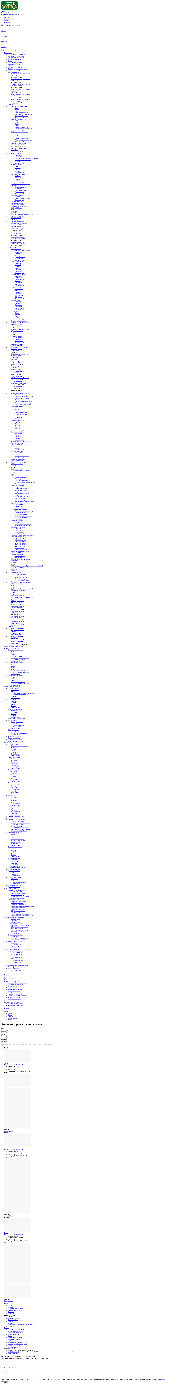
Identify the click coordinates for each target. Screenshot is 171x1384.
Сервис (6, 20)
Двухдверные (19, 532)
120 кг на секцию (20, 538)
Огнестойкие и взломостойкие (20, 441)
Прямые (17, 253)
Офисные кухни (16, 633)
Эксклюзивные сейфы (18, 459)
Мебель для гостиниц (14, 997)
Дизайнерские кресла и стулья (20, 184)
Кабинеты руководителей (15, 1331)
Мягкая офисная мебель (15, 989)
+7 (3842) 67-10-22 (13, 1352)
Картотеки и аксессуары (18, 520)
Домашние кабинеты (14, 986)
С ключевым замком (21, 412)
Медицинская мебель (17, 485)
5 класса (17, 428)
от (7, 1030)
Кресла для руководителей (19, 174)
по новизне (39, 1044)
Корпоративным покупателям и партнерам (21, 1324)
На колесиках (19, 289)
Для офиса (18, 269)
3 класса (17, 425)
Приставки (11, 1016)
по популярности (48, 1044)
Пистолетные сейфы (21, 395)
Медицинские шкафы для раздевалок (26, 492)
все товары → (12, 104)
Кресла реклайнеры (17, 203)
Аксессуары (18, 519)
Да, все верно (5, 14)
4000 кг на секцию (20, 546)
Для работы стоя (20, 257)
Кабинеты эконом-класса (19, 106)
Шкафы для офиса (20, 477)
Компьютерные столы (18, 274)
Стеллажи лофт (19, 548)
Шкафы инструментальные (23, 512)
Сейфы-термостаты (21, 488)
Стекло (17, 124)
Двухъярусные (19, 506)
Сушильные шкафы (21, 514)
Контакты (7, 22)
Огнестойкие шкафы (21, 480)
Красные (17, 314)
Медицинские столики (22, 496)
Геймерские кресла (17, 195)
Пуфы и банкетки (16, 345)
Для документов (20, 416)
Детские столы (15, 300)
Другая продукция (17, 554)
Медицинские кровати (22, 493)
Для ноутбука (19, 284)
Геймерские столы (17, 311)
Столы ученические (21, 574)
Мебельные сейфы (17, 406)
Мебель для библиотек (22, 580)
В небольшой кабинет (21, 116)
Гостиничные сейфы (17, 443)
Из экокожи (18, 177)
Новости (10, 1307)
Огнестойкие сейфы (17, 432)
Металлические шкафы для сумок (21, 551)
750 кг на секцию (20, 541)
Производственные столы (19, 321)
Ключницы (18, 557)
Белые (17, 313)
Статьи (10, 1305)
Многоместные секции (18, 204)
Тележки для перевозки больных (25, 500)
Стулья (17, 576)
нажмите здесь (161, 1379)
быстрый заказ (8, 1131)
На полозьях (18, 155)
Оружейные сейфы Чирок (23, 404)
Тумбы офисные (16, 552)
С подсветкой (19, 316)
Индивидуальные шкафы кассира (25, 482)
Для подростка (19, 271)
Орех (16, 108)
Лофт (16, 111)
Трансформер (19, 258)
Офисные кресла (16, 164)
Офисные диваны (16, 336)
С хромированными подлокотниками (26, 158)
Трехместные (19, 341)
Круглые (17, 292)
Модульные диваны (17, 344)
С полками (18, 276)
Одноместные (19, 337)
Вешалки (14, 631)
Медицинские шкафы (21, 490)
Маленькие (18, 433)
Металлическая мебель (15, 994)
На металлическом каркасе (23, 160)
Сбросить (4, 1043)
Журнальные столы (17, 287)
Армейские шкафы (20, 400)
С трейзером (19, 417)
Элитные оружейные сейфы (23, 401)
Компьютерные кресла (18, 201)
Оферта (10, 1326)
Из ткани (17, 168)
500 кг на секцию (20, 540)
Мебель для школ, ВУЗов (19, 572)
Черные (17, 161)
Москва (3, 11)
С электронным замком (22, 414)
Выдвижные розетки (17, 630)
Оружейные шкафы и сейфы (20, 393)
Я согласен (4, 1382)
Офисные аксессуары (14, 999)
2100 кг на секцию (20, 544)
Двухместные (19, 339)
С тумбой (18, 265)
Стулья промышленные (22, 517)
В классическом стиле (21, 112)
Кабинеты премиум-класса (19, 132)
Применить (4, 1041)
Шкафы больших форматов (23, 524)
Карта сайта (11, 1313)
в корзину (7, 1129)
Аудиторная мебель (21, 577)
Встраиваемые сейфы (17, 451)
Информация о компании (15, 1310)
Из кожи (17, 179)
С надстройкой (19, 279)
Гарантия (10, 1321)
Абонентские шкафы (21, 484)
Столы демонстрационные (23, 579)
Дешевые (18, 317)
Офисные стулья (16, 153)
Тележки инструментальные (23, 516)
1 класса (17, 422)
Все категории (19, 117)
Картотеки (18, 522)
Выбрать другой (14, 14)
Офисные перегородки (18, 628)
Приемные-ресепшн (14, 991)
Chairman (17, 166)
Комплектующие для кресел (19, 206)
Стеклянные (18, 293)
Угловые (17, 255)
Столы (10, 987)
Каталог (6, 1328)
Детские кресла (16, 185)
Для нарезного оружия (22, 398)
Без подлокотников (21, 187)
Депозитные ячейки (17, 460)
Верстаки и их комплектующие (24, 511)
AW (16, 454)
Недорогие (18, 435)
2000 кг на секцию (20, 543)
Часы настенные (16, 634)
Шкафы (10, 1015)
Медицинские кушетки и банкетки (25, 501)
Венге (17, 109)
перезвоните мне (13, 1353)
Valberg (17, 411)
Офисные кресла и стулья (15, 984)
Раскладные (18, 290)
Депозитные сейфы (17, 444)
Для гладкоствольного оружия (24, 396)
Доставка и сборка (9, 19)
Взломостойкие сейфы (18, 420)
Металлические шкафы (18, 476)
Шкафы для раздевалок (18, 527)
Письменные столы (17, 261)
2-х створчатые (19, 530)
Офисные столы (16, 249)
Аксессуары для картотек (22, 525)
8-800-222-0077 (15, 25)
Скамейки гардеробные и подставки (22, 535)
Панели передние (13, 1018)
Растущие (18, 188)
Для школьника (19, 192)
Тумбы (10, 1013)
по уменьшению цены (29, 1044)
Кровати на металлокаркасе (19, 503)
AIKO (17, 409)
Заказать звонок (5, 25)
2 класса (17, 424)
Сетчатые (18, 156)
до (7, 1032)
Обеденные (18, 297)
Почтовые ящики (20, 556)
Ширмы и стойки (20, 498)
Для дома (18, 408)
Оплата (6, 17)
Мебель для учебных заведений (17, 995)
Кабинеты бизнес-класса (18, 119)
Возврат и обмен (13, 1320)
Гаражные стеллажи (21, 549)
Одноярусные (19, 504)
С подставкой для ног (21, 190)
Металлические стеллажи (19, 536)
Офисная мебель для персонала (17, 983)
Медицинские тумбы (21, 495)
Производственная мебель (19, 509)
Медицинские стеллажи (22, 487)
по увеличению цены (15, 1044)
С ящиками (18, 252)
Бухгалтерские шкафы (21, 479)
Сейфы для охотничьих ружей (24, 403)
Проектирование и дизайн (16, 1308)
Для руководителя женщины (23, 114)
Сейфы (10, 992)
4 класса (17, 427)
